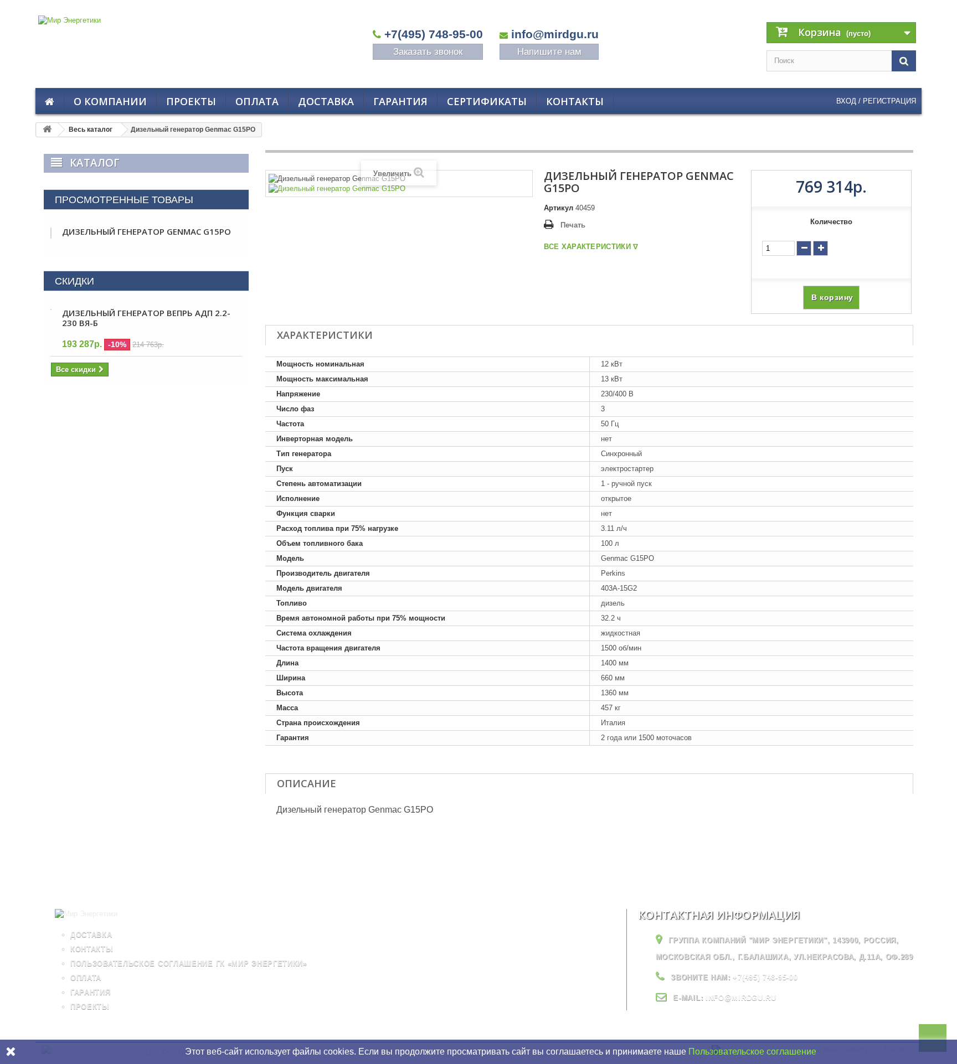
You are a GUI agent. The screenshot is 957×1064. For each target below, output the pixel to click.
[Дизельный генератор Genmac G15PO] (337, 188)
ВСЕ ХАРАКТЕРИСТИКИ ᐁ (591, 246)
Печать (572, 225)
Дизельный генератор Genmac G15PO (146, 231)
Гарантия (400, 101)
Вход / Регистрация (876, 101)
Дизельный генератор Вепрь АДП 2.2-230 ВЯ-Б (146, 317)
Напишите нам (549, 52)
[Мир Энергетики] (149, 41)
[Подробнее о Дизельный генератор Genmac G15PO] (51, 233)
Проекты (191, 101)
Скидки (74, 281)
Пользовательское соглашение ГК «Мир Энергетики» (188, 963)
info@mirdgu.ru (555, 34)
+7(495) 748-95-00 (433, 34)
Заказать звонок (427, 52)
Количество (831, 222)
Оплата (257, 101)
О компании (110, 101)
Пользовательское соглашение (752, 1051)
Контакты (575, 101)
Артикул (558, 208)
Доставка (326, 101)
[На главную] (47, 130)
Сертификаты (487, 101)
